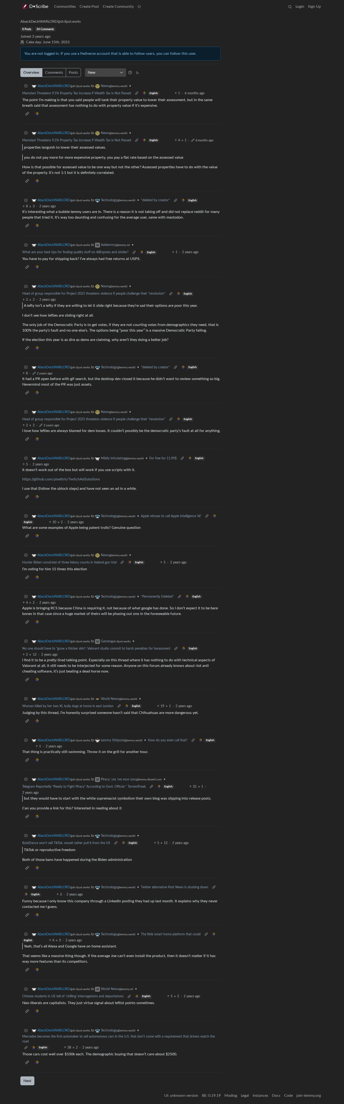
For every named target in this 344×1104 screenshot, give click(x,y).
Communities (65, 6)
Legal (245, 1095)
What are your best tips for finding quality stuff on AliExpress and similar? (75, 252)
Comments (54, 72)
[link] (144, 93)
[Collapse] (26, 86)
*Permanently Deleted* (157, 596)
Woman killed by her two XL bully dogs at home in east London (67, 706)
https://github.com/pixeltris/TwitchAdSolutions (61, 479)
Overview (31, 72)
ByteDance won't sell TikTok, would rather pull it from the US (66, 843)
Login (300, 6)
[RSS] (137, 72)
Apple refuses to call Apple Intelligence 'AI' (171, 516)
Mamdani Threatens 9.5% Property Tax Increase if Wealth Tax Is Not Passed (76, 93)
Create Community (118, 6)
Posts (73, 72)
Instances (260, 1095)
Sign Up (314, 6)
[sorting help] (130, 72)
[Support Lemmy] (139, 6)
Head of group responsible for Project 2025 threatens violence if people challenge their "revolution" (93, 293)
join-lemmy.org (308, 1095)
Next (27, 1081)
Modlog (230, 1095)
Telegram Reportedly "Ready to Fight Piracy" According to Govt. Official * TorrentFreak (84, 786)
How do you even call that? (167, 740)
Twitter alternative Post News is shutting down (174, 887)
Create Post (89, 6)
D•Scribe (38, 6)
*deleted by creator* (155, 200)
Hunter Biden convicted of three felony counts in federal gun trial (69, 562)
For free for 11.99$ (163, 458)
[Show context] (136, 93)
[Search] (290, 6)
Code (288, 1095)
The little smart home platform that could (171, 934)
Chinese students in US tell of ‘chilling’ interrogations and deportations (73, 996)
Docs (276, 1095)
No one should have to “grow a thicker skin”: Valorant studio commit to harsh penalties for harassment (96, 648)
